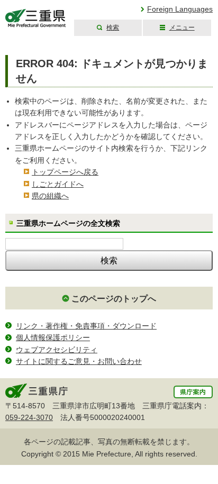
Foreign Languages (180, 9)
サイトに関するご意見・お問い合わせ (79, 361)
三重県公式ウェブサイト (35, 18)
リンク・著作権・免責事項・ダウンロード (86, 326)
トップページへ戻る (65, 172)
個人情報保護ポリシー (53, 337)
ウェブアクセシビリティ (56, 349)
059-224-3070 (29, 417)
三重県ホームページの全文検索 (68, 223)
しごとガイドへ (58, 184)
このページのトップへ (113, 298)
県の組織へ (50, 195)
